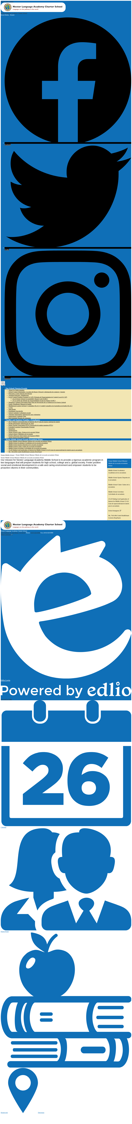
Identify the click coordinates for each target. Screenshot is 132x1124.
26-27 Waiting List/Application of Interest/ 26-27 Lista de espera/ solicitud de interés (34, 422)
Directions (41, 1112)
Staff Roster (12, 409)
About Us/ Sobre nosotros (16, 390)
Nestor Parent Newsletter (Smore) (19, 437)
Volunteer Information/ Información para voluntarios (24, 414)
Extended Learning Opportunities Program (21, 427)
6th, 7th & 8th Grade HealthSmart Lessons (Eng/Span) (25, 452)
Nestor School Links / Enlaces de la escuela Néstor (24, 432)
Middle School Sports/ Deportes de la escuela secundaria (26, 445)
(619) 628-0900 (35, 533)
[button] (16, 388)
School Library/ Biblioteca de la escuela (21, 434)
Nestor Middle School (7, 455)
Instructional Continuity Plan (17, 416)
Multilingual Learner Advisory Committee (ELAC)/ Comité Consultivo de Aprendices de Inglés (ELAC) (40, 406)
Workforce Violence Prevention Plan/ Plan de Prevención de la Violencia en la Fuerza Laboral (37, 402)
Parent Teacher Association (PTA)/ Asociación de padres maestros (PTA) (31, 425)
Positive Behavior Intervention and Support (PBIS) (24, 436)
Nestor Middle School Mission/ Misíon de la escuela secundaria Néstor (30, 441)
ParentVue (12, 429)
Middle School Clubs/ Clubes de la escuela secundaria (25, 446)
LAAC (11, 407)
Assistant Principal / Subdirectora (19, 395)
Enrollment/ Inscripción (16, 411)
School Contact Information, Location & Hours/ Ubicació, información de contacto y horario (37, 392)
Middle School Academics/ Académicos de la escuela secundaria (28, 443)
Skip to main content (7, 1)
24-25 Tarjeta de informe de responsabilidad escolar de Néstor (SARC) (34, 400)
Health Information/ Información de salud (21, 423)
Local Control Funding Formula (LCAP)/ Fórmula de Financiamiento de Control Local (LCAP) (38, 397)
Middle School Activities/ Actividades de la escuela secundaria (27, 448)
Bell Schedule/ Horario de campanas (20, 418)
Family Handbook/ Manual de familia (20, 404)
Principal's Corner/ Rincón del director (20, 393)
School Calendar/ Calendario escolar (20, 413)
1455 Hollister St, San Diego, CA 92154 (13, 533)
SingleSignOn (13, 430)
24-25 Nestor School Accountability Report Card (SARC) (30, 399)
